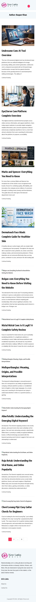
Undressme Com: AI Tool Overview (14, 53)
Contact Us (4, 588)
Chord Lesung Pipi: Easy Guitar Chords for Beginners (17, 509)
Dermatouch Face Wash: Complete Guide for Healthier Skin (16, 236)
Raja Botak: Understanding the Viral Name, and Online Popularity (17, 465)
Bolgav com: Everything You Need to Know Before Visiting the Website (16, 283)
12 (21, 539)
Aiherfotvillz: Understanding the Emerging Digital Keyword (17, 418)
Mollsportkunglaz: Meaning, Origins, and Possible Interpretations (15, 372)
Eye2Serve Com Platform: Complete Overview (14, 113)
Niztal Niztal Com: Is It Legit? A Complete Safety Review (17, 327)
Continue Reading (6, 77)
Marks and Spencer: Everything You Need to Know (17, 174)
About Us (3, 584)
